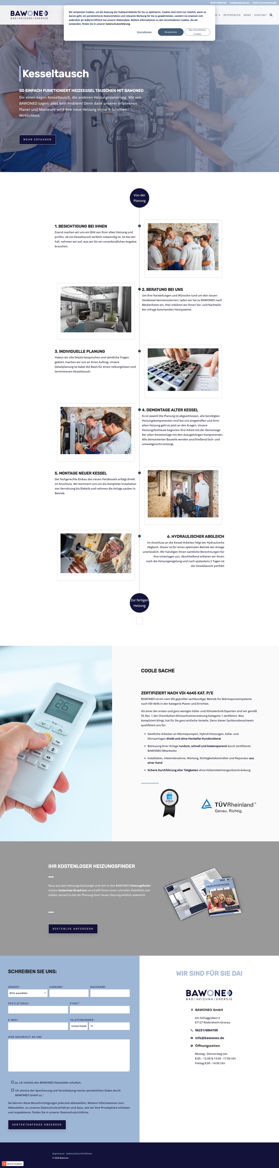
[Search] (271, 15)
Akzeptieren (171, 32)
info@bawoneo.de (209, 1038)
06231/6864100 (206, 1030)
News (247, 14)
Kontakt (260, 14)
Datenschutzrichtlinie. (74, 1112)
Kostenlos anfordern (73, 928)
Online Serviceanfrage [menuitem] (265, 2)
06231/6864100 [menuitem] (218, 2)
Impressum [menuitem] (58, 1153)
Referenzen (231, 14)
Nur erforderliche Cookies (197, 31)
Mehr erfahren (37, 139)
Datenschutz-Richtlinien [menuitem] (79, 1153)
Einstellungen (144, 32)
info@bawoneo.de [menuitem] (239, 2)
